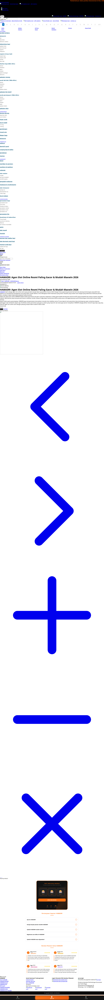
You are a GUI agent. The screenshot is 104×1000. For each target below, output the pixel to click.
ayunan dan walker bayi (7, 238)
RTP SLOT (2, 986)
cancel (1, 261)
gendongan (3, 129)
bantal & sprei (4, 146)
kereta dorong (4, 113)
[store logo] (11, 19)
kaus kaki (2, 61)
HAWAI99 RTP (3, 984)
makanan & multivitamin (8, 185)
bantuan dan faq (30, 981)
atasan (1, 65)
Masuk (1, 254)
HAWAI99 (2, 292)
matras (2, 156)
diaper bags (3, 135)
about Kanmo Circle (17, 21)
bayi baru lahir (3, 115)
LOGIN (64, 16)
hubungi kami (29, 979)
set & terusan (3, 48)
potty (1, 227)
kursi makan (4, 196)
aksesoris (2, 74)
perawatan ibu (4, 214)
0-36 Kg (2, 126)
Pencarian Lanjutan (5, 260)
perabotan (3, 153)
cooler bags (3, 193)
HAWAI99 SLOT (4, 983)
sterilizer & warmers (6, 164)
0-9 (99, 24)
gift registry (33, 4)
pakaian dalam (3, 89)
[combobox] (6, 258)
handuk (2, 233)
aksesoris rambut (4, 41)
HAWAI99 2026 (4, 989)
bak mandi (3, 230)
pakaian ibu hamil (5, 92)
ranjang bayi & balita (6, 149)
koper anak (3, 119)
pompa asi (2, 190)
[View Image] (0, 877)
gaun (1, 69)
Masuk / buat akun (5, 269)
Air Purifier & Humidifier (5, 224)
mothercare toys (4, 246)
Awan (36, 29)
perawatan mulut (4, 209)
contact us (73, 21)
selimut (2, 143)
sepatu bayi (3, 56)
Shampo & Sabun (4, 206)
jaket (1, 87)
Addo (2, 28)
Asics (2, 29)
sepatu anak (3, 57)
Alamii (53, 28)
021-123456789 (30, 983)
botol (1, 161)
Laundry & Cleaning (4, 221)
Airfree (37, 28)
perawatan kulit (3, 202)
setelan (1, 71)
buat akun (2, 270)
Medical (2, 222)
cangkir (2, 175)
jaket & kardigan (4, 73)
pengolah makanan (6, 181)
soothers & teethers (6, 167)
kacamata (2, 40)
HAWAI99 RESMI (4, 981)
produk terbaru (5, 33)
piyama (1, 49)
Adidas (20, 28)
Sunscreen (2, 204)
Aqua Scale (88, 28)
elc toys (2, 248)
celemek (2, 170)
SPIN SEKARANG (52, 900)
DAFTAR (81, 16)
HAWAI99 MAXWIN (5, 987)
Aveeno (20, 29)
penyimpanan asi (4, 191)
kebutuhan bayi (5, 44)
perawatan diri (3, 211)
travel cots (3, 132)
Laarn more (20, 282)
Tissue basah (3, 219)
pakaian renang (5, 77)
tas (0, 38)
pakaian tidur (3, 46)
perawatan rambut (4, 208)
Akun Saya (3, 252)
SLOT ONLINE (3, 979)
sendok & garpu (4, 179)
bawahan (2, 67)
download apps (14, 4)
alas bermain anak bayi (7, 241)
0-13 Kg (2, 124)
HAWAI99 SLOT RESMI (6, 990)
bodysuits (2, 51)
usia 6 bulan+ (3, 117)
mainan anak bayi (5, 244)
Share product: (4, 310)
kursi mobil (3, 123)
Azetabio (54, 29)
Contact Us (98, 16)
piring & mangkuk (4, 177)
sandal (1, 59)
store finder (56, 21)
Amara (70, 28)
